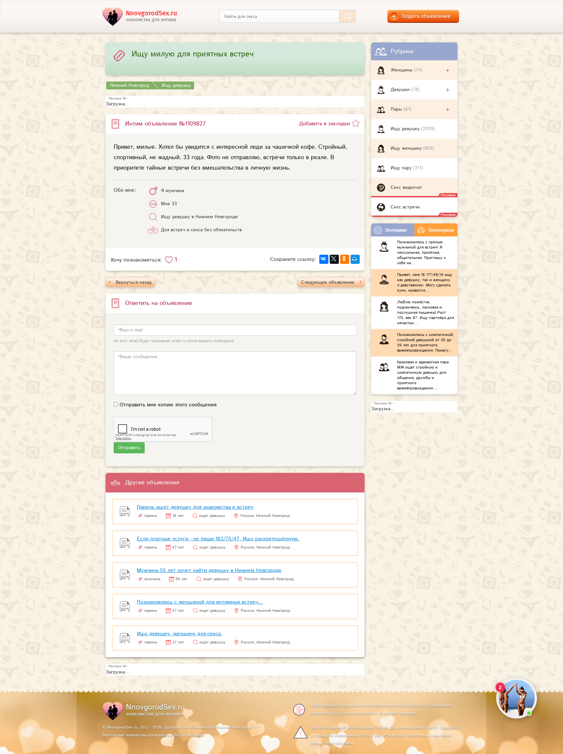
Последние (396, 230)
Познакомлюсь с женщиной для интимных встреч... (200, 602)
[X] (334, 259)
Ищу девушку (406, 129)
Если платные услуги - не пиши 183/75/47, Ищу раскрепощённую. (218, 539)
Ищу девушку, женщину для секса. (179, 634)
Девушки (401, 89)
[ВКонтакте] (323, 259)
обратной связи (339, 743)
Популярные (441, 230)
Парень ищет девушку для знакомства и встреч (195, 507)
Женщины (402, 70)
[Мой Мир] (355, 259)
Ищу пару (402, 168)
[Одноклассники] (344, 259)
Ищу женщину (407, 148)
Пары (397, 109)
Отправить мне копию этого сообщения (168, 405)
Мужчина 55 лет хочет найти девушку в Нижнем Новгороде (209, 570)
